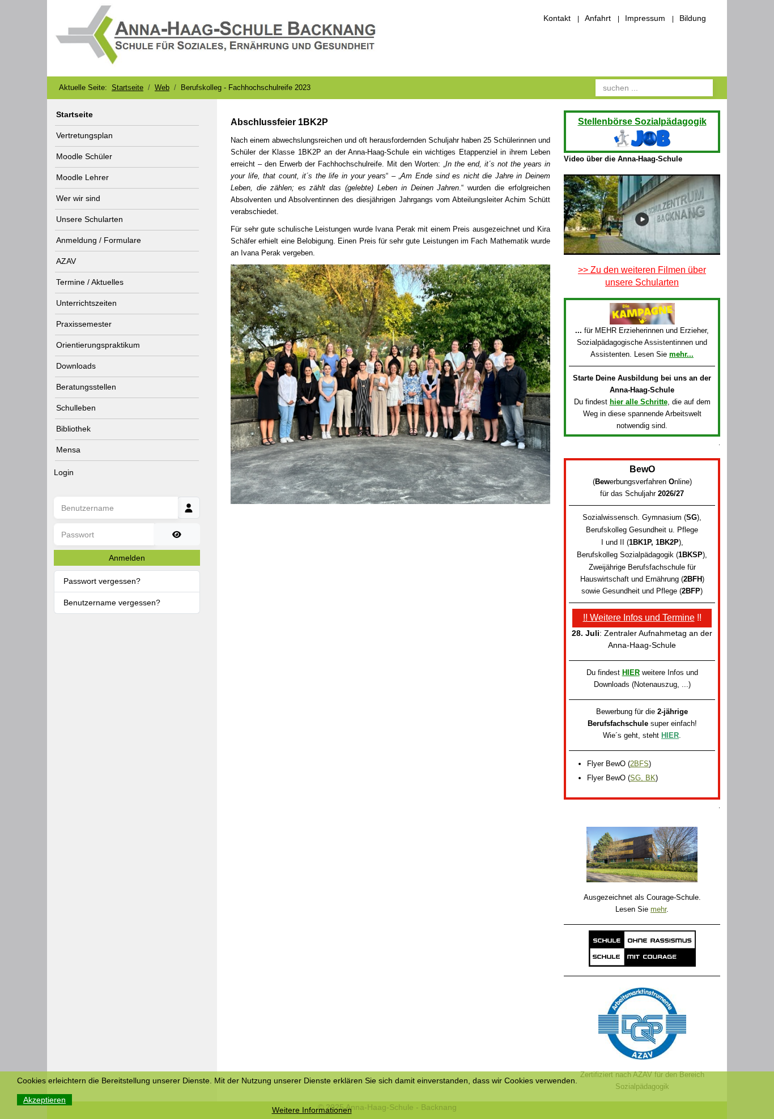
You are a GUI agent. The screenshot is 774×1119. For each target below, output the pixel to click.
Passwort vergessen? (102, 581)
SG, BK (643, 778)
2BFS (639, 763)
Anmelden (127, 557)
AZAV (66, 261)
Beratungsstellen (86, 386)
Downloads (76, 365)
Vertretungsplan (84, 135)
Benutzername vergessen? (111, 602)
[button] (193, 199)
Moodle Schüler (84, 156)
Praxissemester (84, 323)
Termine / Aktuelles (90, 282)
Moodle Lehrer (82, 177)
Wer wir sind (78, 198)
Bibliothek (73, 428)
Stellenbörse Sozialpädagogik (642, 121)
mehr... (681, 354)
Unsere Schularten (89, 219)
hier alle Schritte (638, 402)
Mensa (68, 449)
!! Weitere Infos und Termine (639, 617)
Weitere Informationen (312, 1109)
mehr (658, 909)
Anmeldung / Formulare (98, 240)
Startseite (74, 114)
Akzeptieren (44, 1099)
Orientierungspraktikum (98, 344)
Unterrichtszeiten (86, 302)
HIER (631, 672)
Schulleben (76, 407)
